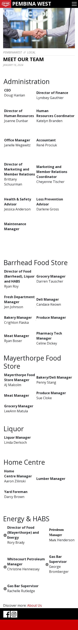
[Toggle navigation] (74, 4)
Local (31, 52)
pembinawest (12, 52)
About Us (34, 605)
